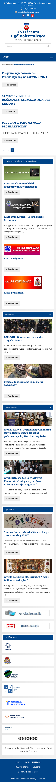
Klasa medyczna (13, 258)
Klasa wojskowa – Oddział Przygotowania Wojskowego (20, 185)
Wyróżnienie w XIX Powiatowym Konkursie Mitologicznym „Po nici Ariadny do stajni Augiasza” (23, 481)
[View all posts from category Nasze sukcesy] (50, 407)
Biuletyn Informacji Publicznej (28, 767)
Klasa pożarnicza (14, 292)
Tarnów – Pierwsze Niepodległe (28, 762)
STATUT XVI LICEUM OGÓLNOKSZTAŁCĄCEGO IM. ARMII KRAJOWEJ (26, 100)
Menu (6, 57)
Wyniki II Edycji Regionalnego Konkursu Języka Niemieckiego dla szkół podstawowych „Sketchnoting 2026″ (27, 433)
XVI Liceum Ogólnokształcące (28, 33)
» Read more (10, 85)
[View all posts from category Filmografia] (50, 315)
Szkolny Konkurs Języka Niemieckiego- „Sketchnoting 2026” (26, 533)
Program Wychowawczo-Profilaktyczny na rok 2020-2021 (24, 75)
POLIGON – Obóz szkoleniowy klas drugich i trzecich (23, 338)
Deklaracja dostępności (28, 772)
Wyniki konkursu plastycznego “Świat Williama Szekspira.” (26, 578)
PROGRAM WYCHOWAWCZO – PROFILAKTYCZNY (22, 124)
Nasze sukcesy (11, 407)
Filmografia (9, 314)
